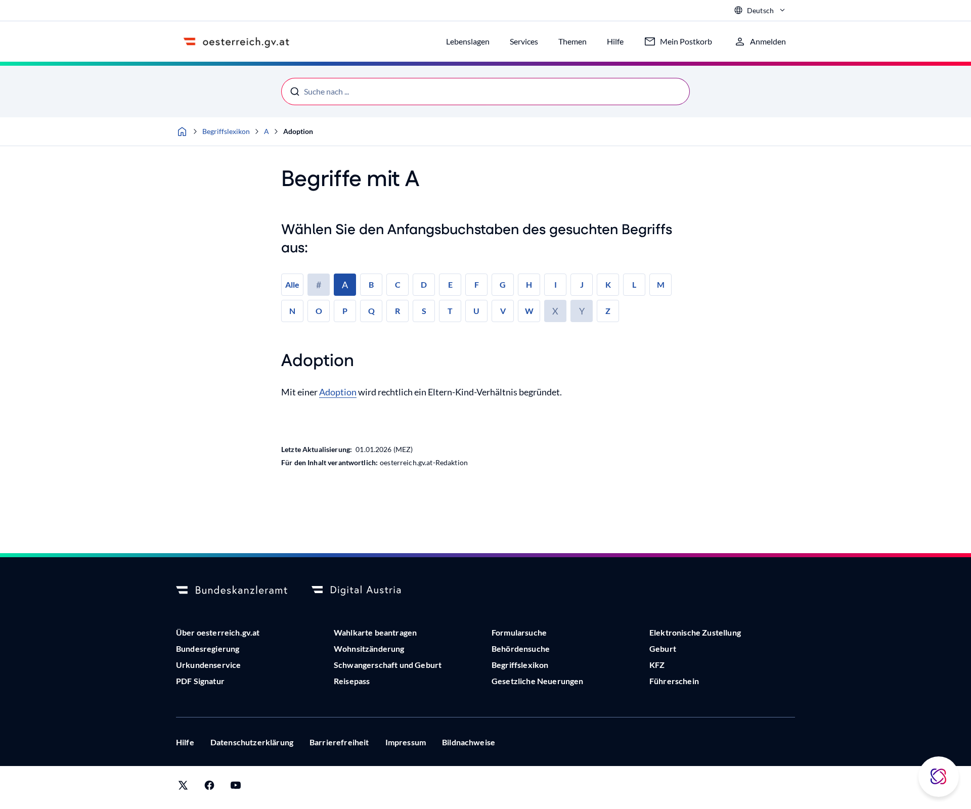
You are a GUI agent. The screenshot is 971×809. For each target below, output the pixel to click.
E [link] (450, 284)
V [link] (503, 311)
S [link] (424, 311)
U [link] (476, 311)
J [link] (582, 284)
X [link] (555, 311)
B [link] (371, 284)
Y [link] (582, 311)
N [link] (292, 311)
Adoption (298, 131)
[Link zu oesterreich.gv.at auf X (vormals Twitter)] (183, 787)
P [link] (344, 311)
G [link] (503, 284)
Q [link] (371, 311)
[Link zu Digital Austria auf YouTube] (236, 787)
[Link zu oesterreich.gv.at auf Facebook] (209, 787)
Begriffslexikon (226, 131)
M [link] (661, 284)
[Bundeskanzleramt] (231, 591)
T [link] (450, 311)
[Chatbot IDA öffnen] (938, 776)
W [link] (529, 311)
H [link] (529, 284)
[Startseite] (182, 131)
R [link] (397, 311)
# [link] (318, 284)
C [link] (398, 284)
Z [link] (607, 311)
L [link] (634, 284)
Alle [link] (292, 284)
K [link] (608, 284)
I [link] (555, 284)
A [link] (345, 284)
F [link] (476, 284)
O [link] (319, 311)
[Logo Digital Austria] (367, 591)
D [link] (424, 284)
